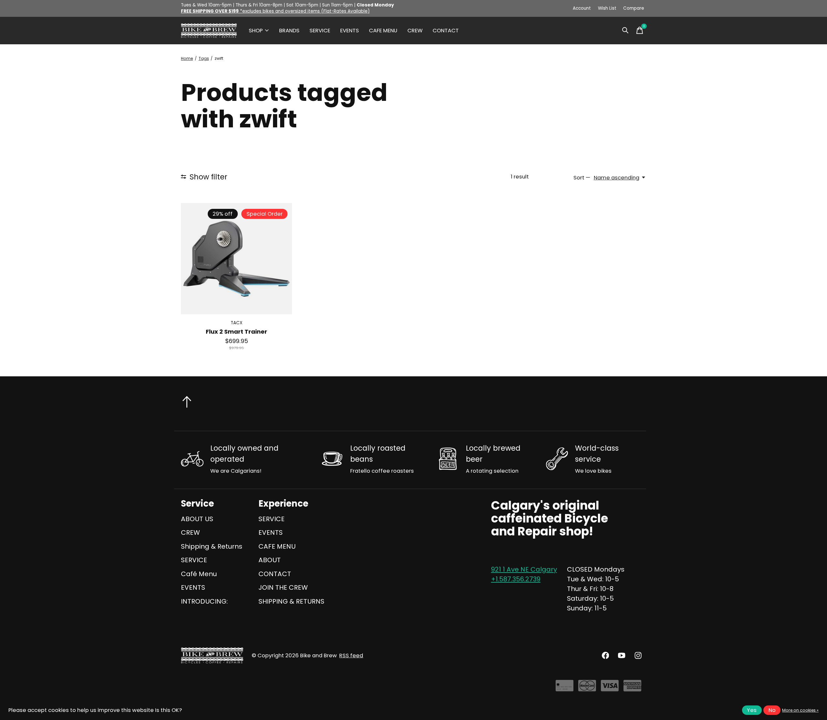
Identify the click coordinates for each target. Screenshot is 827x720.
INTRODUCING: (204, 601)
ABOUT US (197, 518)
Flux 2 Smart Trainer (236, 332)
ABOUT (269, 559)
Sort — (581, 177)
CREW (415, 30)
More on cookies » (800, 710)
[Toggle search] (625, 30)
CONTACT (446, 30)
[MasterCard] (587, 688)
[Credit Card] (564, 688)
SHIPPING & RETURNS (291, 601)
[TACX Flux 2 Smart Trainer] (236, 258)
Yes (752, 710)
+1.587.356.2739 (515, 579)
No (772, 710)
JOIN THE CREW (283, 587)
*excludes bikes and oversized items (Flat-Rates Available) (275, 11)
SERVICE (319, 30)
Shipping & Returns (211, 546)
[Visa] (610, 688)
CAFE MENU (383, 30)
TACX (236, 323)
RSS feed (351, 655)
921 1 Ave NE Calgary (524, 569)
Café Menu (199, 573)
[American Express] (632, 688)
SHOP (256, 30)
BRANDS (289, 30)
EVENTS (349, 30)
